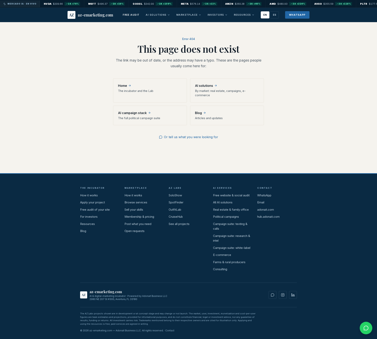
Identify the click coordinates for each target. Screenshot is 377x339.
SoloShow (175, 195)
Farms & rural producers (229, 262)
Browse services (135, 202)
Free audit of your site (95, 209)
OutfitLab (175, 209)
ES (274, 14)
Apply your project (92, 202)
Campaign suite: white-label (231, 248)
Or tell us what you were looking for (191, 137)
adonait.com (265, 209)
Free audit (131, 14)
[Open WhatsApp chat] (366, 328)
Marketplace (187, 14)
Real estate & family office (231, 209)
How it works (89, 195)
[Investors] (226, 15)
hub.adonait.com (268, 216)
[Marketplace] (200, 15)
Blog (83, 231)
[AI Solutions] (168, 15)
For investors (89, 216)
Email (260, 202)
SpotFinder (176, 202)
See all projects (179, 224)
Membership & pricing (139, 216)
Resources (242, 14)
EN (265, 14)
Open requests (134, 231)
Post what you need (137, 224)
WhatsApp (297, 14)
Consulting (220, 269)
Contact (169, 330)
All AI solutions (222, 202)
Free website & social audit (231, 195)
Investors (216, 14)
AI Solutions (156, 14)
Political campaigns (226, 216)
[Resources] (253, 15)
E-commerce (222, 255)
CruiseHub (176, 216)
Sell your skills (133, 209)
